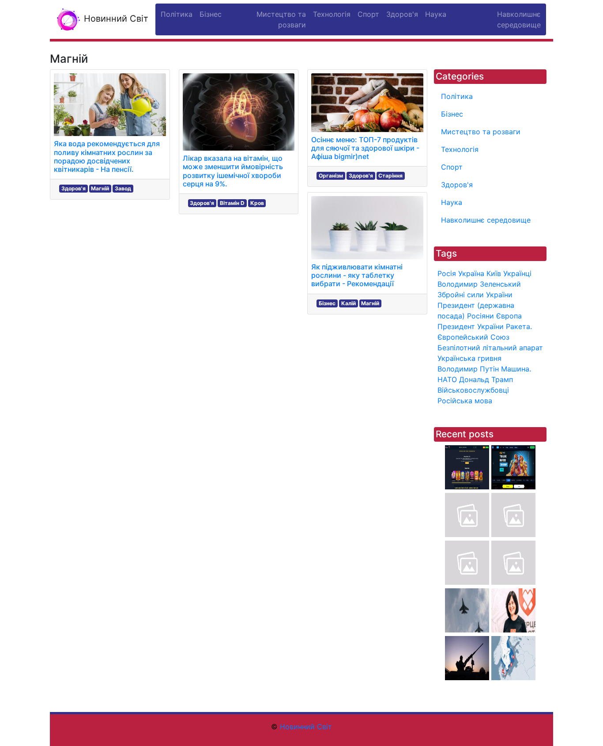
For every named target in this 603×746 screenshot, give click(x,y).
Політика (457, 96)
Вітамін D (232, 203)
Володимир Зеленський (479, 284)
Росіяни (480, 315)
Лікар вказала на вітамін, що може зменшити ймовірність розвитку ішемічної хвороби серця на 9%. (233, 171)
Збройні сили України (475, 294)
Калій (348, 303)
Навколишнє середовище (486, 220)
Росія (446, 273)
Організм (331, 175)
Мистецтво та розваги (480, 131)
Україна (471, 273)
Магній (100, 188)
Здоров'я (73, 188)
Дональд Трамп (486, 379)
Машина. (516, 368)
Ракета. (519, 326)
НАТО (447, 379)
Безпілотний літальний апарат (490, 347)
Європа (509, 315)
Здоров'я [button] (402, 14)
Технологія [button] (331, 14)
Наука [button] (435, 14)
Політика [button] (176, 14)
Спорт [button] (368, 14)
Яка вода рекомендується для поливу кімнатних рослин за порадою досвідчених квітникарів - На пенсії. (107, 156)
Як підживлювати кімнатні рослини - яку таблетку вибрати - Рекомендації (357, 275)
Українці (517, 273)
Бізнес (327, 303)
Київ (493, 273)
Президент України (470, 326)
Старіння (390, 175)
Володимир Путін (468, 368)
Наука (451, 202)
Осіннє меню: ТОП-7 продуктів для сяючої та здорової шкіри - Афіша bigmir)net (365, 148)
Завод (123, 188)
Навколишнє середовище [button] (519, 19)
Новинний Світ (114, 18)
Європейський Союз (473, 337)
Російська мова (464, 400)
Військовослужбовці (473, 390)
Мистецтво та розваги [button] (281, 19)
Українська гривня (469, 358)
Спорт (452, 167)
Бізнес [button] (211, 14)
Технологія (460, 149)
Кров (257, 203)
